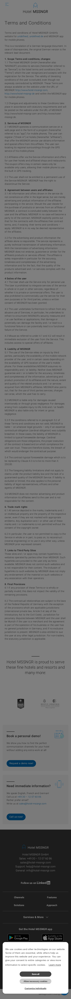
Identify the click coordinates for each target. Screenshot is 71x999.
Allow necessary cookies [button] (35, 981)
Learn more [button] (55, 964)
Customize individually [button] (35, 988)
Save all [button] (35, 974)
